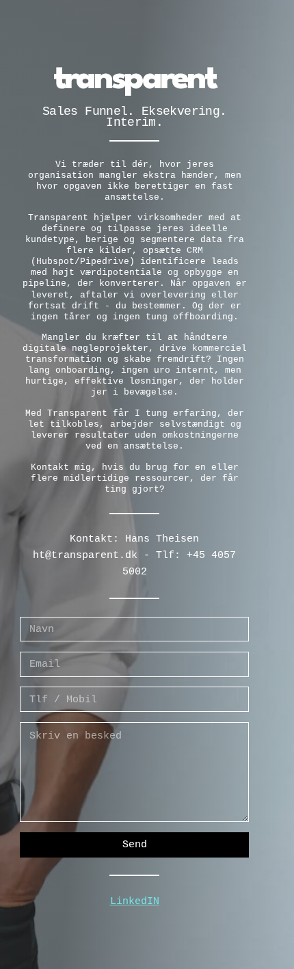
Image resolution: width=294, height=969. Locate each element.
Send (134, 844)
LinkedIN (134, 901)
